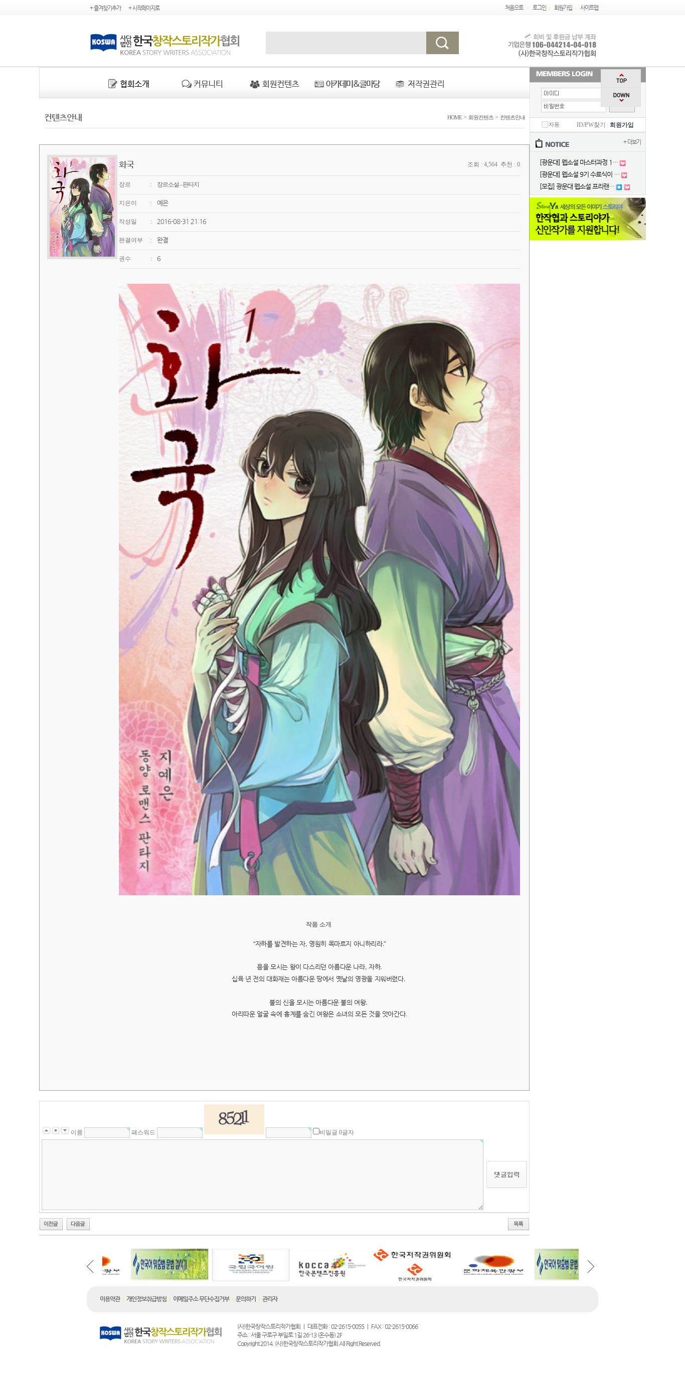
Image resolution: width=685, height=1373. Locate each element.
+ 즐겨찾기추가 (105, 8)
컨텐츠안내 (512, 117)
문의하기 (246, 1298)
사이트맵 (589, 8)
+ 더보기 (632, 142)
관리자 (269, 1298)
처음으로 (514, 8)
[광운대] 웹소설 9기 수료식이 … (579, 174)
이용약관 (110, 1298)
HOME (453, 117)
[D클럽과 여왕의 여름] (78, 1223)
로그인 (539, 8)
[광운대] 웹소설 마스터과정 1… (579, 162)
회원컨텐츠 (480, 117)
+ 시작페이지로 (143, 8)
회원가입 (563, 8)
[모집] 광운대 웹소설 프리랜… (577, 186)
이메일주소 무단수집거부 (201, 1298)
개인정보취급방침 (146, 1298)
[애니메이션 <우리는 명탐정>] (51, 1223)
